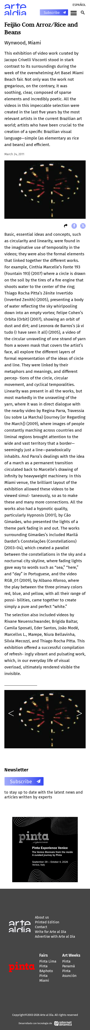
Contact (41, 927)
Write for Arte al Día (50, 932)
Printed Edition (47, 922)
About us (42, 917)
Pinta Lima (47, 961)
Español (79, 5)
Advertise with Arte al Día (55, 936)
